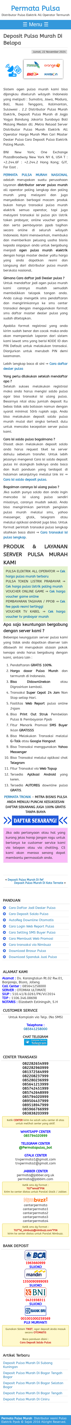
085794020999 (35, 1136)
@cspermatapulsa (35, 1048)
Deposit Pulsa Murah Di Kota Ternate (38, 883)
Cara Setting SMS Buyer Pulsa (32, 932)
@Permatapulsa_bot (35, 1147)
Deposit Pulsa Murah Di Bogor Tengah (32, 1393)
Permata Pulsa (35, 8)
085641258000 (35, 1029)
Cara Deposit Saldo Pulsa (28, 914)
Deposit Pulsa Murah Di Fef (25, 879)
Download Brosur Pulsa (27, 951)
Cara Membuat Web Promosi (31, 938)
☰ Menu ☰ (36, 24)
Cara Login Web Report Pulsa (31, 926)
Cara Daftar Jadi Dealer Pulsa (32, 908)
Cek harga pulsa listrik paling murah (34, 586)
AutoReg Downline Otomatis (31, 920)
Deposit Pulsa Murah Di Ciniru (26, 1399)
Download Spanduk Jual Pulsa (33, 957)
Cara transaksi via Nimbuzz (30, 945)
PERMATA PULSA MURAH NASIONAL (35, 175)
